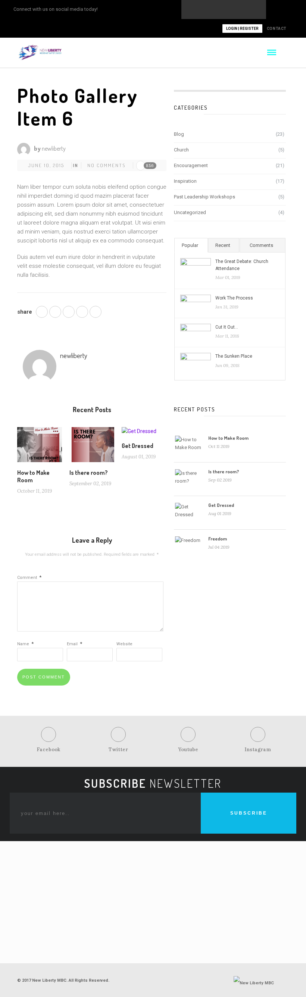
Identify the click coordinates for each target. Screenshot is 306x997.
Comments (261, 245)
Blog (179, 134)
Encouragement (191, 165)
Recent (222, 245)
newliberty (54, 148)
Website (124, 644)
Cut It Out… (226, 327)
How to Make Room (228, 438)
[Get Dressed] (139, 434)
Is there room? (88, 472)
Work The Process (234, 298)
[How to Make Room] (39, 448)
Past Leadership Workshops (204, 197)
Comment (29, 577)
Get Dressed (137, 445)
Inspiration (185, 181)
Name (25, 644)
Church (181, 150)
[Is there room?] (91, 448)
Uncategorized (190, 212)
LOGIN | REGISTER (242, 28)
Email (74, 644)
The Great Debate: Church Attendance (241, 265)
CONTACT (277, 28)
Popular (190, 245)
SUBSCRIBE (248, 813)
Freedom (217, 539)
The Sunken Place (233, 356)
